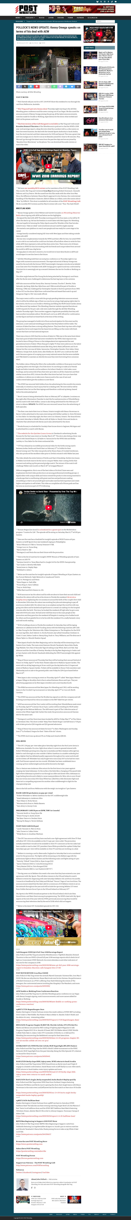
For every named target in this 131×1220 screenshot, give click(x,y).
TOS (89, 1214)
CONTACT (112, 1214)
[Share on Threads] (78, 86)
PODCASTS (29, 18)
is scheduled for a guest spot (49, 530)
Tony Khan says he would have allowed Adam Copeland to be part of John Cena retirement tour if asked (107, 133)
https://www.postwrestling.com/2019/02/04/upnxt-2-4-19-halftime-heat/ (45, 1116)
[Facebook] (108, 1)
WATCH (41, 18)
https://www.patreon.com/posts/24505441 (33, 1056)
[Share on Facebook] (19, 86)
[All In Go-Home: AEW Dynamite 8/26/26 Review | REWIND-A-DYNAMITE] (90, 85)
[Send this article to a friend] (42, 86)
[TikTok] (112, 1)
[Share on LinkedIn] (31, 86)
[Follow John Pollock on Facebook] (31, 1188)
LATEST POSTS (89, 48)
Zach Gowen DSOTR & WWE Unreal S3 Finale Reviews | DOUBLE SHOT (106, 108)
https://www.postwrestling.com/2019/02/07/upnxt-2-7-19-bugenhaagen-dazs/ (47, 1020)
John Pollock (34, 43)
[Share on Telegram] (66, 86)
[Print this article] (48, 86)
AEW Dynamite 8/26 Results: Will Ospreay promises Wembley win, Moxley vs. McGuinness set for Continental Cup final (107, 70)
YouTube (45, 1172)
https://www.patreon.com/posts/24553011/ (33, 986)
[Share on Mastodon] (60, 86)
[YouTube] (115, 1)
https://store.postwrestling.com (29, 1144)
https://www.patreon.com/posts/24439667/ (33, 1134)
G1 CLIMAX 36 (92, 18)
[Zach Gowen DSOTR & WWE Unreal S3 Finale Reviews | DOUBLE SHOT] (90, 109)
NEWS (18, 18)
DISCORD (60, 18)
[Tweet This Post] (25, 86)
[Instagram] (104, 1)
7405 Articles (53, 1179)
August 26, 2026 (104, 76)
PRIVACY (96, 1214)
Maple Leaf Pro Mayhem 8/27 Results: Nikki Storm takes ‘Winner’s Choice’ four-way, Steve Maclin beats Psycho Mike (106, 56)
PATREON (80, 18)
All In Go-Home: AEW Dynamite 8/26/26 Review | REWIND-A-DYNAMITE (106, 83)
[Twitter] (101, 1)
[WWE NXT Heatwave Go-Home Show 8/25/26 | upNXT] (90, 147)
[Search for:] (105, 21)
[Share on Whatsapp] (54, 86)
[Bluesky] (97, 1)
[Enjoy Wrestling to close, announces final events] (90, 121)
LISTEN (51, 18)
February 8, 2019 (23, 43)
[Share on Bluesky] (72, 86)
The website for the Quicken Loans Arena (34, 433)
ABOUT (104, 1214)
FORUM (70, 18)
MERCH (75, 1214)
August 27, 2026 (104, 61)
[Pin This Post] (37, 86)
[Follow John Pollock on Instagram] (34, 1188)
